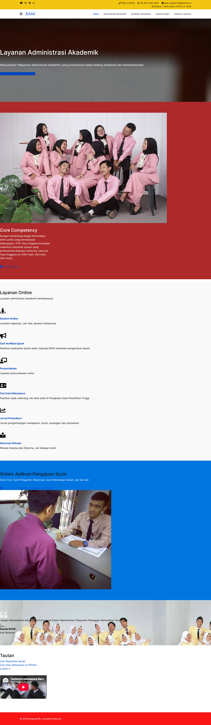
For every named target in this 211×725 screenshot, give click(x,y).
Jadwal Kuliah (162, 14)
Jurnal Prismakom (11, 418)
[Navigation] (21, 14)
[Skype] (30, 3)
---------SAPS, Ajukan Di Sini (28, 488)
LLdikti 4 (5, 668)
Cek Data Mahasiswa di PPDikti (18, 664)
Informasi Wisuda (10, 443)
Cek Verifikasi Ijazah (12, 343)
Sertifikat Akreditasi (141, 14)
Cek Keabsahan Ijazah (12, 661)
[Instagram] (26, 3)
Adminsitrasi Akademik (114, 14)
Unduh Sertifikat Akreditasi (19, 73)
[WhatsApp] (34, 3)
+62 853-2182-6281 (149, 3)
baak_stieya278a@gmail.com (177, 3)
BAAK (31, 14)
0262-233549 (128, 3)
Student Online (9, 318)
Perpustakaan (8, 368)
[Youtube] (21, 3)
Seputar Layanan (182, 14)
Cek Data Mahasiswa (12, 393)
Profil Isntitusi (10, 266)
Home (96, 14)
